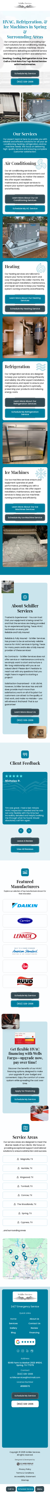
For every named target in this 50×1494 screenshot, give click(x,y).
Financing (34, 1332)
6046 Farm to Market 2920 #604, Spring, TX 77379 (25, 1364)
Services (13, 1323)
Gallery (13, 1328)
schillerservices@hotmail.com (25, 1377)
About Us (34, 1318)
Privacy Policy (25, 1469)
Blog (13, 1332)
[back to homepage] (25, 1297)
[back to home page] (25, 5)
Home (13, 1318)
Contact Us (34, 1323)
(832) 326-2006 (25, 1374)
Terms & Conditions (25, 1473)
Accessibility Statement (25, 1476)
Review (34, 1328)
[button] (39, 1489)
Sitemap (25, 1480)
